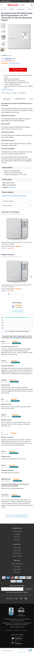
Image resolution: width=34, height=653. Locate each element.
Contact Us (17, 539)
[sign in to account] (32, 5)
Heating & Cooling (13, 9)
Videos (15, 93)
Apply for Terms (17, 553)
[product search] (22, 650)
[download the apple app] (17, 638)
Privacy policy (8, 630)
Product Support (17, 569)
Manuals (22, 93)
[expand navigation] (1, 5)
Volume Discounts (17, 531)
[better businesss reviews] (11, 612)
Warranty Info (17, 572)
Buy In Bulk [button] (8, 205)
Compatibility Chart (19, 98)
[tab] (6, 99)
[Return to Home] (2, 9)
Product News (17, 566)
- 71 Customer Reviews (14, 63)
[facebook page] (16, 598)
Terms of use (17, 630)
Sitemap (25, 630)
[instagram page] (21, 598)
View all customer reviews (18, 516)
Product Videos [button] (9, 201)
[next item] (3, 52)
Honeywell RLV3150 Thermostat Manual (15, 195)
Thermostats (12, 187)
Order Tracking (17, 550)
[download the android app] (17, 642)
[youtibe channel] (25, 598)
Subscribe (28, 589)
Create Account (17, 547)
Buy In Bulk (6, 93)
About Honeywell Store (17, 563)
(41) (21, 246)
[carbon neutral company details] (21, 612)
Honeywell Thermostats (22, 9)
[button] (19, 37)
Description (6, 98)
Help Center (17, 537)
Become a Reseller (17, 556)
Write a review (17, 311)
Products (6, 9)
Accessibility (17, 534)
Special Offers (6, 1)
